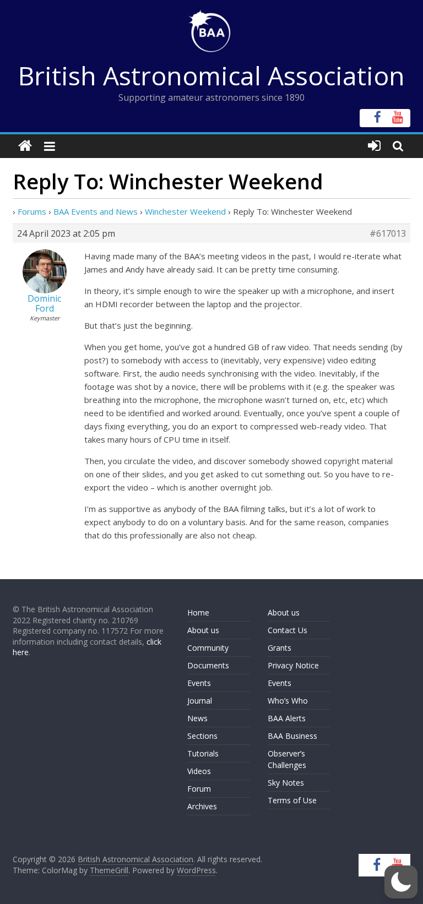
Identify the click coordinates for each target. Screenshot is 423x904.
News (197, 718)
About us (203, 630)
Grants (279, 647)
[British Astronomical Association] (25, 146)
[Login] (374, 146)
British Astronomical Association (211, 75)
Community (208, 647)
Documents (208, 665)
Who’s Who (288, 700)
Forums (32, 211)
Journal (199, 700)
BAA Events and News (95, 211)
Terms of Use (292, 800)
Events (199, 683)
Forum (199, 788)
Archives (202, 806)
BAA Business (292, 736)
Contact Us (287, 630)
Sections (202, 736)
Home (198, 612)
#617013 (388, 233)
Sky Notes (286, 782)
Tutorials (203, 753)
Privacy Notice (293, 665)
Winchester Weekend (185, 211)
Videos (199, 771)
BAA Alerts (287, 718)
